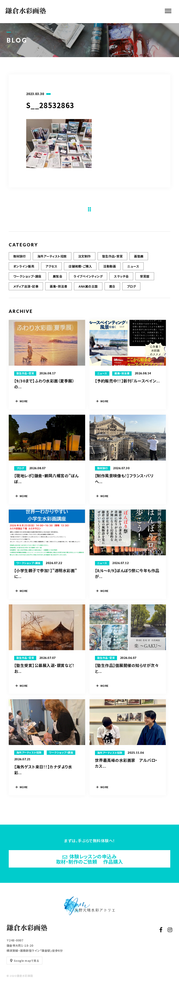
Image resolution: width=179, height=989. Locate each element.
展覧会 (57, 276)
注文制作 (84, 256)
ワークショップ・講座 (27, 276)
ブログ (131, 286)
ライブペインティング (88, 276)
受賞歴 (144, 276)
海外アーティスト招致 (52, 256)
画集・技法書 (58, 286)
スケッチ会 (121, 276)
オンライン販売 (23, 266)
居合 (112, 286)
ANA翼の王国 (88, 286)
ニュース (133, 266)
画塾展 (138, 256)
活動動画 (109, 266)
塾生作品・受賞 (112, 256)
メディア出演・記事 (25, 286)
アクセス (51, 266)
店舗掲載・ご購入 (80, 266)
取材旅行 (19, 256)
